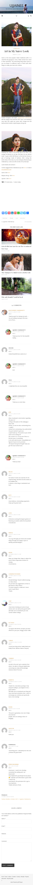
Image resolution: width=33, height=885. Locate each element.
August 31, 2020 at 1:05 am (14, 514)
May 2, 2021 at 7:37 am (13, 746)
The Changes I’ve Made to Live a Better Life (16, 273)
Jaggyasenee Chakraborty (17, 310)
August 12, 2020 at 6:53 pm (14, 349)
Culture (9, 876)
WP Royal (20, 882)
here (25, 167)
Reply (10, 314)
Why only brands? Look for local (12, 297)
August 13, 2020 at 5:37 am (18, 331)
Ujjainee (16, 5)
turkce (11, 640)
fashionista (5, 218)
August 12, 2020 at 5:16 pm (14, 312)
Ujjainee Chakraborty (8, 221)
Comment (4, 841)
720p (10, 601)
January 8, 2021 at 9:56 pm (14, 708)
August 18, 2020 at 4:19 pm (18, 457)
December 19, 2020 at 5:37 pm (15, 602)
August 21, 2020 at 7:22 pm (14, 473)
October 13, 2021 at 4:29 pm (8, 796)
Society (18, 876)
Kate (10, 495)
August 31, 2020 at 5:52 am (14, 534)
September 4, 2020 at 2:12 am (15, 554)
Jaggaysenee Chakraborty (24, 117)
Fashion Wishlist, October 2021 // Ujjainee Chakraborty (16, 799)
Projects (27, 876)
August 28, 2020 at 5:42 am (14, 496)
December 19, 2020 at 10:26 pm (15, 642)
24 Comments (28, 221)
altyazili (11, 622)
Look (17, 218)
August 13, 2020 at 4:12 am (14, 381)
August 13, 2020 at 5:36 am (18, 365)
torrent (11, 658)
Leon (10, 513)
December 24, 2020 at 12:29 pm (15, 681)
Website (4, 833)
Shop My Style (10, 878)
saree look (22, 218)
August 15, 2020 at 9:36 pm (14, 413)
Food (3, 876)
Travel (5, 876)
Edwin (10, 707)
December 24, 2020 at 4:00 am (15, 660)
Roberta (11, 680)
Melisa (11, 471)
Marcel (11, 532)
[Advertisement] (17, 127)
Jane (10, 412)
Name (4, 818)
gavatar (11, 728)
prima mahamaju (14, 764)
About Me (4, 878)
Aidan (10, 552)
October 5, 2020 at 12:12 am (15, 575)
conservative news (14, 574)
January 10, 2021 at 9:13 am (14, 730)
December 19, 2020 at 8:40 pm (15, 624)
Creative (14, 876)
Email (3, 826)
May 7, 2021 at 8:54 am (13, 766)
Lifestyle (16, 48)
